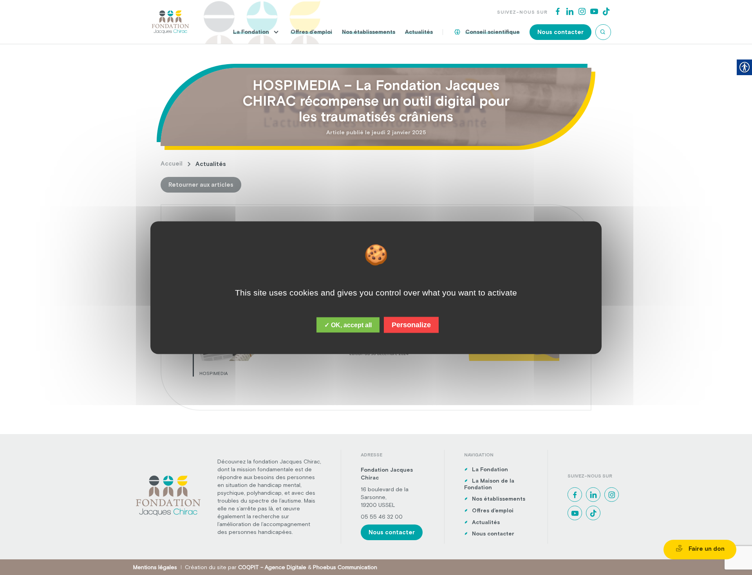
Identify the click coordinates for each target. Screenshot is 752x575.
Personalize (411, 324)
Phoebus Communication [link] (345, 567)
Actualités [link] (419, 32)
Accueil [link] (172, 163)
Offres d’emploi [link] (311, 32)
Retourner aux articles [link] (200, 184)
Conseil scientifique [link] (492, 32)
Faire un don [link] (706, 548)
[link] (170, 21)
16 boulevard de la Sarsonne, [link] (385, 493)
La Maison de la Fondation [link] (489, 484)
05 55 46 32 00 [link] (382, 517)
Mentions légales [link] (155, 567)
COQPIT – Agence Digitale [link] (272, 567)
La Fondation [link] (251, 32)
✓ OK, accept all (348, 324)
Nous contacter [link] (560, 32)
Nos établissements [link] (368, 32)
